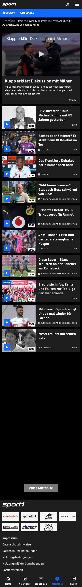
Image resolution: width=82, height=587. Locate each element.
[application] (41, 54)
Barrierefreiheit (12, 570)
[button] (41, 54)
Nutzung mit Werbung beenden (23, 563)
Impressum (10, 538)
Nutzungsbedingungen (17, 557)
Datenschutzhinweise (16, 544)
